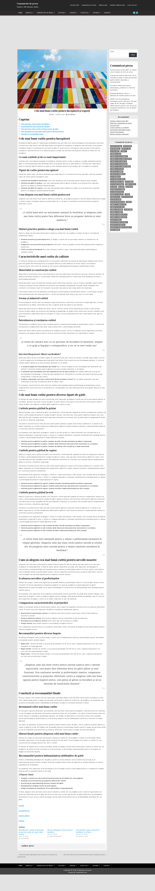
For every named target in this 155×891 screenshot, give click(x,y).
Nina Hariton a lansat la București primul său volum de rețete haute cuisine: (31, 832)
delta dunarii (129, 182)
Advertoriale (103, 5)
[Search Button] (137, 13)
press (52, 114)
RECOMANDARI (71, 114)
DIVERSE (96, 13)
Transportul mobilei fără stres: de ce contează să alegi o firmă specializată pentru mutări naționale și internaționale (123, 78)
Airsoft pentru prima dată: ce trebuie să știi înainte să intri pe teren (123, 71)
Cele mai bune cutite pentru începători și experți (62, 111)
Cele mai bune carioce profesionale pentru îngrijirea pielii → (85, 855)
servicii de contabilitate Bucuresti (121, 227)
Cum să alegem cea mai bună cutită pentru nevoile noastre (42, 131)
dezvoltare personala (117, 184)
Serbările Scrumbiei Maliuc (119, 217)
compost (123, 151)
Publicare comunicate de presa (121, 123)
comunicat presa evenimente (119, 156)
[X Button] (134, 13)
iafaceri (21, 821)
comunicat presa (116, 154)
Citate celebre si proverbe (119, 128)
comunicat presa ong (117, 169)
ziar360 (21, 806)
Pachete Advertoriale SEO (119, 121)
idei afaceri (129, 187)
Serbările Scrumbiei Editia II (119, 215)
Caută (112, 51)
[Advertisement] (77, 31)
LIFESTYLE (84, 13)
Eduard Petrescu (130, 184)
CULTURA (61, 13)
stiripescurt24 (24, 811)
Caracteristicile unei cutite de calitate (35, 126)
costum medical (115, 177)
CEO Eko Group (115, 151)
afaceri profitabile (116, 146)
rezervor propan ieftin (117, 202)
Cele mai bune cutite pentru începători (35, 124)
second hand (128, 210)
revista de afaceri (127, 197)
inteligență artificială (117, 192)
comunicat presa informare (119, 164)
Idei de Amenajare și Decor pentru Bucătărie (60, 831)
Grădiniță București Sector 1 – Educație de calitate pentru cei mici (123, 94)
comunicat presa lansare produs (120, 166)
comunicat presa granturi (118, 161)
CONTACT (107, 13)
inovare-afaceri (24, 816)
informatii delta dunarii (117, 189)
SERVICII (29, 13)
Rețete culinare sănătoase (119, 134)
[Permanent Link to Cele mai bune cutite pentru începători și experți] (62, 78)
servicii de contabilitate (118, 225)
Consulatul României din (118, 174)
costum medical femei (117, 182)
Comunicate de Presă (89, 5)
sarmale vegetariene (116, 210)
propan (127, 194)
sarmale (128, 202)
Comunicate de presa (27, 3)
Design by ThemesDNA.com (77, 872)
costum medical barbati (118, 179)
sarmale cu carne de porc (118, 204)
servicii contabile (116, 220)
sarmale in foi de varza (117, 207)
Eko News (121, 187)
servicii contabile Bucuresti (119, 222)
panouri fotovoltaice (117, 194)
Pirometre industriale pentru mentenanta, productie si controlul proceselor (122, 88)
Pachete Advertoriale (117, 5)
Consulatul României (117, 172)
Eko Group (114, 187)
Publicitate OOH (115, 197)
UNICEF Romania (115, 230)
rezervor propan (116, 199)
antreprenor (127, 146)
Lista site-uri (132, 5)
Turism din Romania (117, 132)
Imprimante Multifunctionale (120, 130)
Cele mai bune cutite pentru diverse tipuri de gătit (40, 129)
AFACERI (73, 13)
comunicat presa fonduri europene (121, 159)
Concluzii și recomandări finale (32, 134)
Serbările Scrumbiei (116, 212)
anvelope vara (126, 149)
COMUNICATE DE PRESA (45, 13)
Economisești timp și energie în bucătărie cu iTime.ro (87, 831)
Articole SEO (74, 5)
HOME (20, 13)
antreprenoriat (115, 149)
